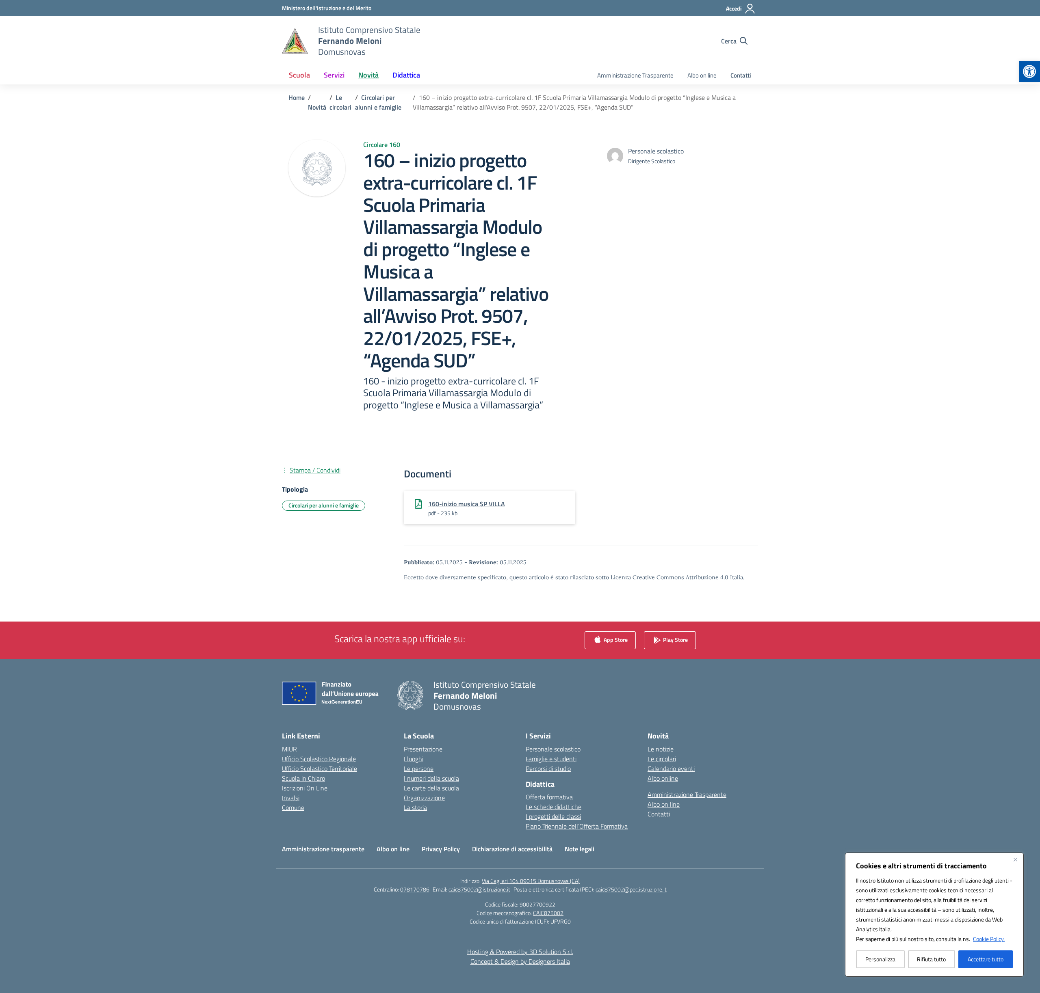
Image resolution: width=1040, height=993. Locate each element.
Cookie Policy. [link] (989, 939)
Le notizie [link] (661, 749)
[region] (934, 915)
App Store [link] (615, 639)
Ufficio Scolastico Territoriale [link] (319, 768)
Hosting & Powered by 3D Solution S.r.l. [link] (520, 951)
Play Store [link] (675, 639)
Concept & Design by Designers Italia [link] (520, 961)
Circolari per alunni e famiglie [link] (323, 505)
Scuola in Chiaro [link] (303, 778)
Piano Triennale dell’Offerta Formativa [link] (577, 826)
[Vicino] (1015, 859)
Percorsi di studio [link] (548, 768)
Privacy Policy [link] (441, 849)
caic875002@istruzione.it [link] (479, 889)
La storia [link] (415, 807)
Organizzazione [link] (424, 798)
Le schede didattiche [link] (553, 807)
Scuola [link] (299, 74)
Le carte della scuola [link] (431, 788)
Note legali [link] (579, 849)
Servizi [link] (334, 74)
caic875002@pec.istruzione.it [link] (631, 889)
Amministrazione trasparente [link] (323, 849)
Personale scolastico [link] (553, 749)
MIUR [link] (289, 749)
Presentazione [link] (423, 749)
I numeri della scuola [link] (431, 778)
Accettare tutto (985, 959)
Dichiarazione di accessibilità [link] (512, 849)
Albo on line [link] (702, 75)
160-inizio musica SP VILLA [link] (466, 504)
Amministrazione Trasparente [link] (635, 75)
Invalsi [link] (290, 798)
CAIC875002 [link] (548, 913)
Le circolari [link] (662, 759)
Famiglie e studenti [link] (551, 759)
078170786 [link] (414, 889)
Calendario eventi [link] (671, 768)
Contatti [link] (740, 75)
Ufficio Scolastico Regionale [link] (319, 759)
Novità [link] (368, 74)
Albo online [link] (663, 778)
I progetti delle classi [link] (553, 816)
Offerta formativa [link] (549, 797)
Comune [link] (293, 807)
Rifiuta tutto (931, 959)
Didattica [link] (406, 74)
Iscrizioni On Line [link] (304, 788)
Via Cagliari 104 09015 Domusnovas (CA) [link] (531, 880)
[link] (1029, 71)
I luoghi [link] (413, 759)
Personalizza (880, 959)
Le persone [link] (418, 768)
